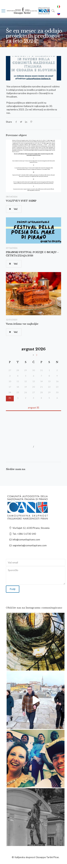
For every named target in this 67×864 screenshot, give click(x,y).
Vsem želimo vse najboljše (22, 323)
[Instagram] (60, 666)
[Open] (35, 642)
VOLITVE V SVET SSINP (21, 200)
